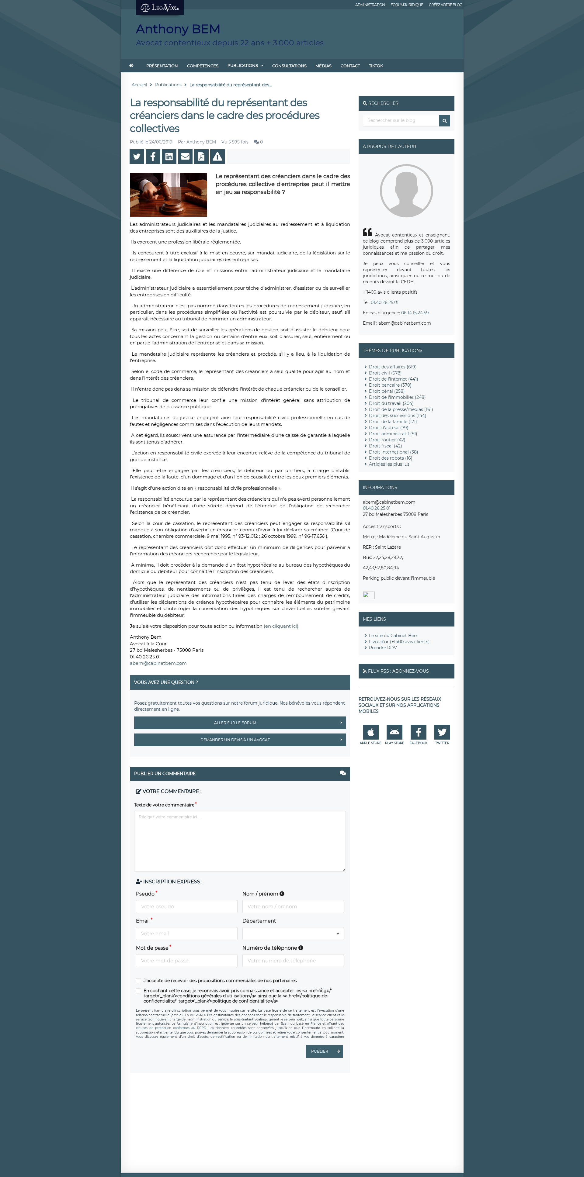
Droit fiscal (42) (385, 446)
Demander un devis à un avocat (235, 739)
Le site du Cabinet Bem (394, 635)
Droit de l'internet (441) (393, 379)
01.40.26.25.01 (384, 302)
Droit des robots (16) (390, 458)
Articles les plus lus (389, 464)
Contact (350, 65)
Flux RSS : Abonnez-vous (398, 671)
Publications (243, 65)
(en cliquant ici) (281, 626)
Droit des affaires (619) (393, 367)
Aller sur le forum (235, 722)
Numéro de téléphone (270, 948)
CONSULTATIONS (289, 65)
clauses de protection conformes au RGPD (171, 1028)
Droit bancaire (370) (390, 385)
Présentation (162, 65)
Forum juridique (407, 4)
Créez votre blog (445, 4)
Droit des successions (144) (397, 415)
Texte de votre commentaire (164, 805)
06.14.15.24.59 (415, 313)
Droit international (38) (393, 452)
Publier (319, 1051)
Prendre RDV (383, 648)
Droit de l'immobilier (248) (397, 397)
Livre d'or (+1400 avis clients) (399, 641)
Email (143, 921)
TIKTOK (376, 65)
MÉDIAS (323, 65)
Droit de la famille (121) (393, 421)
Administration (370, 4)
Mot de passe (152, 948)
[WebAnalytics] (369, 597)
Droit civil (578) (385, 373)
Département (259, 921)
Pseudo (145, 894)
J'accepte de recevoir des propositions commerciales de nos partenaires (220, 980)
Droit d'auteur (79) (388, 427)
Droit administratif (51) (393, 434)
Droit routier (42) (387, 440)
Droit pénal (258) (387, 391)
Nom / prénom (261, 894)
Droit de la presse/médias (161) (401, 409)
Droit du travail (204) (391, 403)
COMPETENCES (202, 65)
